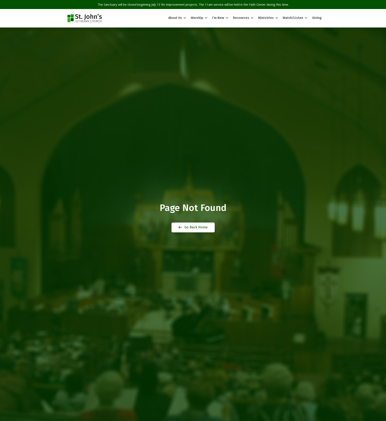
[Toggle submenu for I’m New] (227, 18)
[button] (193, 227)
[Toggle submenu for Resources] (252, 18)
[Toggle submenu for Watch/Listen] (306, 18)
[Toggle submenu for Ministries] (276, 18)
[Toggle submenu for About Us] (184, 18)
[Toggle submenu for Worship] (206, 18)
